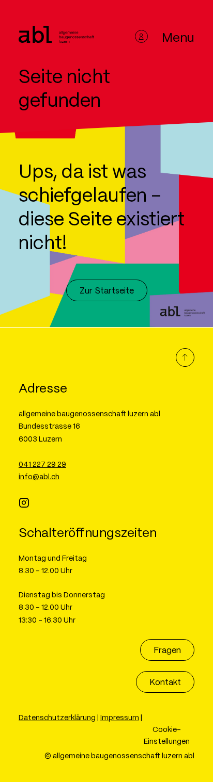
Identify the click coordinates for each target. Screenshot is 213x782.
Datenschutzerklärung (57, 717)
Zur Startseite (107, 290)
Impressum (119, 717)
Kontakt (165, 681)
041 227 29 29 (42, 463)
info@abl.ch (39, 476)
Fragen (167, 649)
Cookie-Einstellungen (167, 734)
